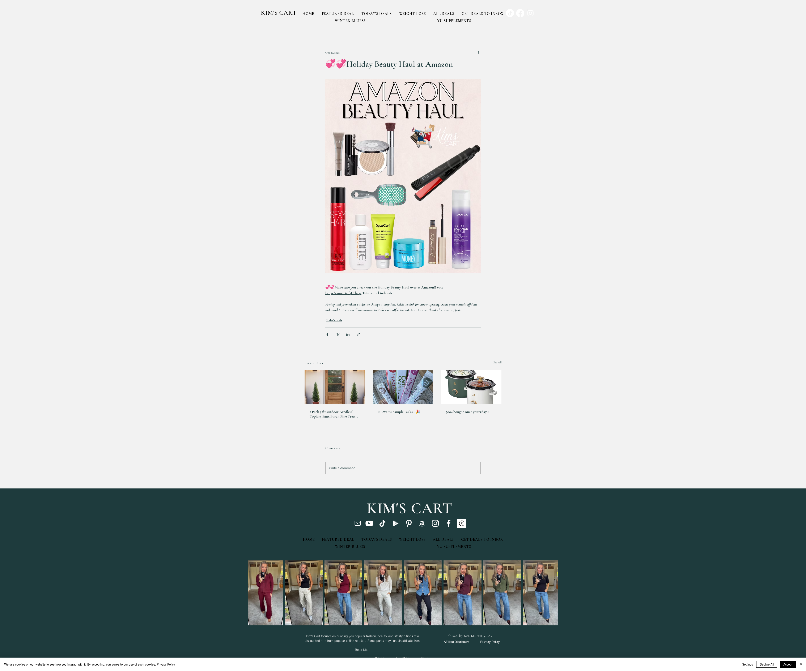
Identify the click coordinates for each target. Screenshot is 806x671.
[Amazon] (422, 523)
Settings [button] (747, 664)
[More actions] (478, 52)
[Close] (800, 664)
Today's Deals (334, 320)
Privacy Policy (166, 664)
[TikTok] (382, 523)
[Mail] (357, 523)
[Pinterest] (408, 523)
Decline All (767, 664)
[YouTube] (369, 523)
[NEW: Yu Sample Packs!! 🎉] (403, 387)
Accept (787, 664)
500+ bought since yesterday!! (467, 411)
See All (497, 362)
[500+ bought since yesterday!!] (471, 387)
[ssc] (461, 523)
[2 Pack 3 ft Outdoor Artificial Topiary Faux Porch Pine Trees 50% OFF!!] (335, 387)
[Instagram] (435, 523)
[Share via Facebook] (327, 334)
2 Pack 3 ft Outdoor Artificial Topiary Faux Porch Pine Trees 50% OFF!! (333, 414)
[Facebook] (448, 523)
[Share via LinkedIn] (348, 334)
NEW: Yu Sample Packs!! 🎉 (399, 411)
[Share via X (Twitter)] (338, 334)
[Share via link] (358, 334)
